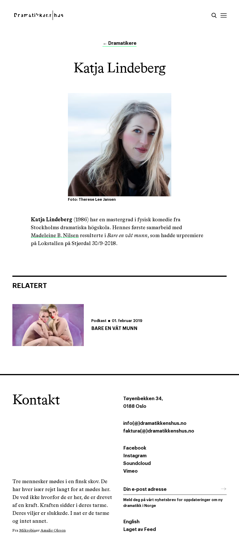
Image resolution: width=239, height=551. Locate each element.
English (131, 522)
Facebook (134, 448)
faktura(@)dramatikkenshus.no (158, 431)
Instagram (135, 456)
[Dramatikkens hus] (64, 15)
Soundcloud (137, 463)
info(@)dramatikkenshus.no (154, 423)
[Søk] (214, 15)
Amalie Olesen (53, 531)
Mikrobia (27, 531)
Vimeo (130, 471)
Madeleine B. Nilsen (55, 235)
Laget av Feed (139, 529)
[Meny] (224, 15)
